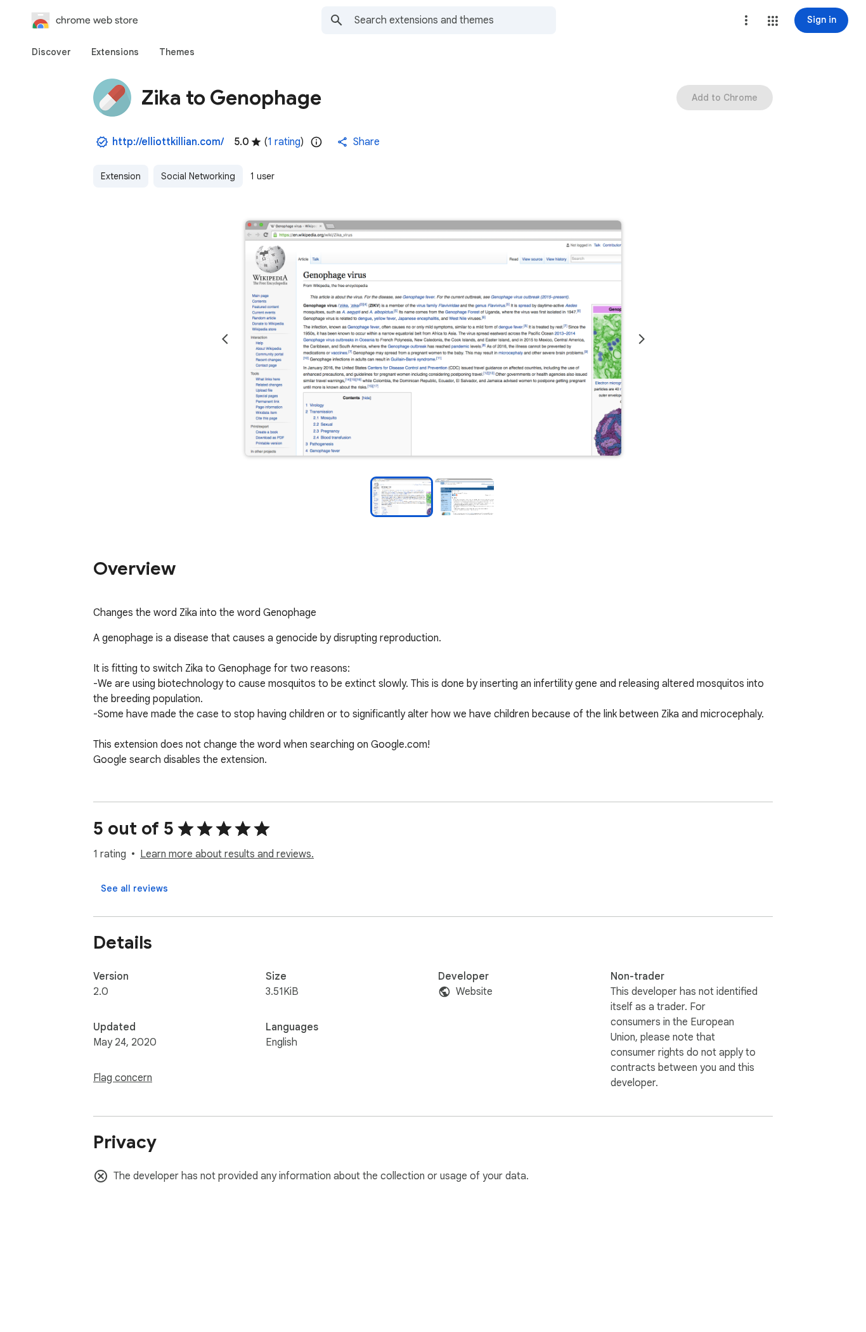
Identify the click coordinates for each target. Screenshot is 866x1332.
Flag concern (122, 1078)
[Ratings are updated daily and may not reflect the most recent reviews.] (316, 142)
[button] (772, 21)
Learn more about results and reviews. (227, 854)
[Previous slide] (225, 339)
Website (474, 991)
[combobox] (455, 20)
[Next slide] (641, 339)
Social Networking (198, 176)
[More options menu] (746, 20)
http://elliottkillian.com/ (168, 142)
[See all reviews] (134, 888)
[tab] (51, 52)
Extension (121, 176)
